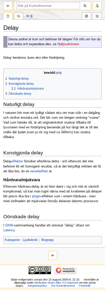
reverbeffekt (39, 171)
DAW (9, 225)
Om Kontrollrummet (63, 285)
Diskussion (18, 17)
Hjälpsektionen (68, 44)
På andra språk (86, 17)
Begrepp (47, 240)
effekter (17, 161)
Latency (9, 230)
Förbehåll (84, 285)
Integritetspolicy (37, 285)
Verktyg (97, 17)
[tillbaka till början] (52, 255)
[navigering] (7, 5)
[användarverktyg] (97, 5)
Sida (8, 17)
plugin (36, 196)
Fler (28, 15)
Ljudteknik (30, 240)
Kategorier (12, 240)
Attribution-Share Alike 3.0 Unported (56, 282)
